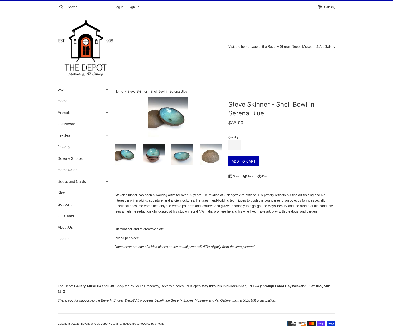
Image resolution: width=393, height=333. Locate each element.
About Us (65, 227)
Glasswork (66, 124)
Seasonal (65, 204)
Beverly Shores (70, 158)
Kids (83, 193)
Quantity (233, 137)
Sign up (133, 7)
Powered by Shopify (151, 323)
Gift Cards (66, 216)
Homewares (83, 170)
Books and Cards (83, 181)
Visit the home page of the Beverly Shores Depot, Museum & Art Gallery (281, 46)
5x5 (83, 89)
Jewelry (83, 147)
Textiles (83, 135)
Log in (119, 7)
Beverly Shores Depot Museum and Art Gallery (109, 323)
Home (63, 101)
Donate (64, 239)
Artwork (83, 112)
